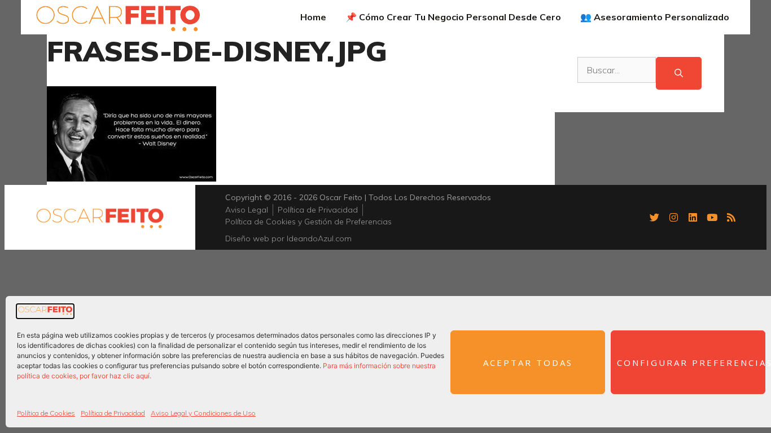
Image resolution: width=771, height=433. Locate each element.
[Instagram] (673, 217)
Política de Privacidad (113, 413)
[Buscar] (679, 73)
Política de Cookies (46, 413)
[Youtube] (711, 217)
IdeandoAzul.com (319, 238)
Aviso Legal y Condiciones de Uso (203, 413)
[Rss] (731, 217)
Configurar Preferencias (691, 362)
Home (313, 17)
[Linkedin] (692, 217)
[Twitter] (654, 217)
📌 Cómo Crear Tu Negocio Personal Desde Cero (453, 17)
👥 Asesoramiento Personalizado (654, 17)
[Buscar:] (616, 73)
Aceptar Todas (528, 362)
